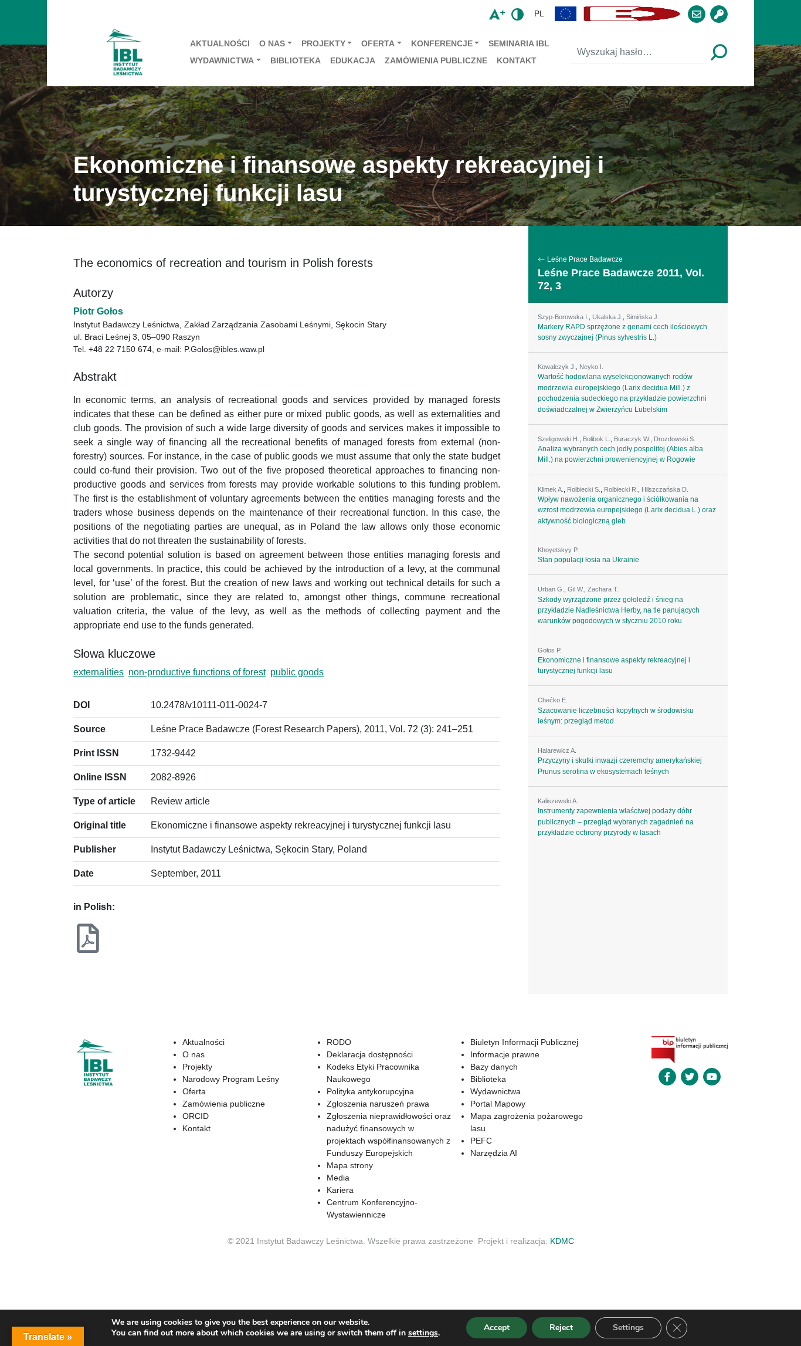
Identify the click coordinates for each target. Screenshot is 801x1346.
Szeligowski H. (558, 438)
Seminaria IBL (518, 43)
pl (539, 13)
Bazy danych (494, 1066)
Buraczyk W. (632, 438)
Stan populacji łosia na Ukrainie (588, 560)
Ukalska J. (607, 316)
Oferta (378, 43)
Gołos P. (550, 650)
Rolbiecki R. (621, 489)
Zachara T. (603, 589)
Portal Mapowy (497, 1103)
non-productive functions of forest (197, 672)
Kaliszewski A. (558, 800)
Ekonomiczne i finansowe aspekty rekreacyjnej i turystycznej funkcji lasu (614, 665)
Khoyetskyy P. (558, 549)
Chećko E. (553, 700)
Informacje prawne (504, 1054)
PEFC (481, 1140)
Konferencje (442, 43)
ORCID (195, 1116)
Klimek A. (551, 489)
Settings (628, 1327)
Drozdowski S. (674, 438)
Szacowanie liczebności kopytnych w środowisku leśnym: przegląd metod (616, 715)
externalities (98, 672)
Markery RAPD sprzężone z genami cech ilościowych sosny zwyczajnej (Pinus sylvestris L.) (622, 332)
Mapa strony (350, 1165)
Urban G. (551, 589)
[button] (566, 14)
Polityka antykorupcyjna (370, 1091)
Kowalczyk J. (557, 366)
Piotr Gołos (98, 311)
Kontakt (517, 60)
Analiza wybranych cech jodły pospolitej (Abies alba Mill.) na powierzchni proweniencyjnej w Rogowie (620, 454)
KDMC (562, 1241)
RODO (339, 1042)
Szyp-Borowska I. (563, 316)
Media (338, 1177)
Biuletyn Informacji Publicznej (524, 1042)
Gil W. (576, 589)
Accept (497, 1327)
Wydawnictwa (222, 60)
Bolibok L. (596, 438)
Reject (561, 1327)
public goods (297, 672)
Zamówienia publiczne (436, 60)
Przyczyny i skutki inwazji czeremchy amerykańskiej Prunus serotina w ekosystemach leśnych (620, 765)
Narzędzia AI (493, 1153)
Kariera (340, 1190)
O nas (272, 43)
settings (423, 1333)
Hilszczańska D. (665, 489)
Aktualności (220, 43)
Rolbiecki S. (583, 489)
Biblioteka (295, 60)
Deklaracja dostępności (370, 1054)
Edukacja (352, 60)
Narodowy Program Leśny (230, 1079)
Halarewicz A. (557, 750)
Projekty (323, 43)
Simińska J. (642, 316)
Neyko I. (591, 366)
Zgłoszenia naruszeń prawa (378, 1103)
